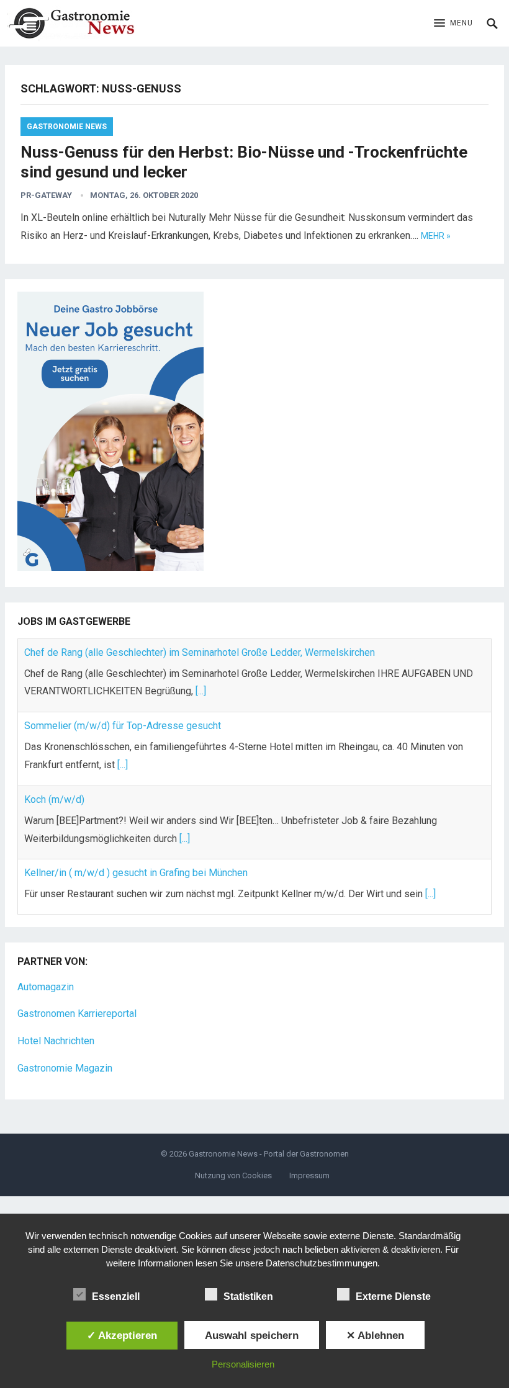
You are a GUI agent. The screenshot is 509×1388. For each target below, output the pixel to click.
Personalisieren (243, 1364)
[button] (453, 23)
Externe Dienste (393, 1296)
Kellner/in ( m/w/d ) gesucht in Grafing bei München (136, 861)
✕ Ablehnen (375, 1335)
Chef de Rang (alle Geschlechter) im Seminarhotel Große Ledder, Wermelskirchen (199, 641)
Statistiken (248, 1296)
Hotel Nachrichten (55, 1041)
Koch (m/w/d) (54, 788)
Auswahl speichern (252, 1335)
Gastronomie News (67, 126)
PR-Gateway (46, 195)
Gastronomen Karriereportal (77, 1013)
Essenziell (116, 1296)
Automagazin (45, 987)
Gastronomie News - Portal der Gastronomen (269, 1153)
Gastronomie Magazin (64, 1068)
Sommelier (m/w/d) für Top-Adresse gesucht (122, 714)
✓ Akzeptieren (122, 1335)
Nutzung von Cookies (233, 1175)
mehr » (436, 236)
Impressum (309, 1175)
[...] (201, 680)
